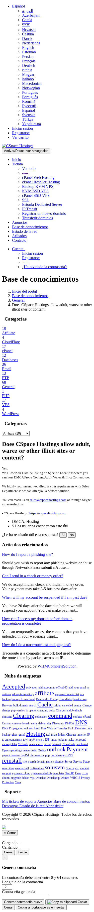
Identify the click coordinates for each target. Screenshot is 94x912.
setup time (8, 768)
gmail (22, 734)
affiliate (44, 693)
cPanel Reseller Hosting (41, 182)
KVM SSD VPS (35, 191)
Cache (45, 704)
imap (54, 734)
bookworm (79, 699)
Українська (31, 124)
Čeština (28, 34)
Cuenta (18, 249)
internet (81, 734)
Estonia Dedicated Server (42, 204)
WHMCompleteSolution (57, 666)
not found (82, 744)
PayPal (25, 755)
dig (49, 723)
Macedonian (32, 83)
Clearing (23, 715)
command (60, 715)
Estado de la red (24, 231)
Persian (28, 56)
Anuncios (19, 222)
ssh (77, 768)
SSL (25, 200)
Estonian (29, 52)
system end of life (41, 773)
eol (26, 728)
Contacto (19, 240)
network (56, 744)
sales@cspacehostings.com (48, 500)
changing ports (46, 710)
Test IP (69, 773)
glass (15, 734)
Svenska (28, 115)
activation (31, 687)
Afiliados (19, 236)
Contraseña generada (18, 892)
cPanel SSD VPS (36, 195)
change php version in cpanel (19, 710)
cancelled (67, 705)
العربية (27, 11)
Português (30, 92)
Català (27, 20)
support (6, 773)
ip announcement (12, 739)
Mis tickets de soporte (19, 801)
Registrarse (21, 133)
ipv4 (25, 739)
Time (78, 773)
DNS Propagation (12, 728)
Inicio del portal (24, 291)
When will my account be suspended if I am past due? (44, 597)
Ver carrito (20, 137)
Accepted (13, 686)
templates (58, 773)
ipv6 (32, 739)
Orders (42, 750)
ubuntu (6, 778)
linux (54, 739)
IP (88, 734)
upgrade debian (20, 778)
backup (6, 699)
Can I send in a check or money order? (32, 576)
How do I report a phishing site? (27, 554)
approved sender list (67, 694)
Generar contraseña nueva (23, 902)
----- (25, 173)
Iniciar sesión (22, 128)
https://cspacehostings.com (47, 513)
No (72, 535)
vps (32, 778)
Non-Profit (68, 744)
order (34, 750)
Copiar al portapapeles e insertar (41, 907)
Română (28, 101)
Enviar (22, 852)
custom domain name (24, 723)
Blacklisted (65, 699)
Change (86, 705)
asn (82, 694)
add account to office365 (52, 687)
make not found (77, 739)
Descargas (10, 806)
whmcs (65, 778)
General (18, 300)
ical (48, 734)
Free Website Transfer (54, 728)
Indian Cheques (67, 734)
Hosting (35, 733)
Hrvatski (29, 29)
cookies (77, 716)
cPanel (87, 716)
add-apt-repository (23, 694)
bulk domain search (24, 705)
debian (42, 723)
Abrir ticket (54, 806)
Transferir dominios (37, 218)
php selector (37, 755)
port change (57, 755)
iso (42, 739)
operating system (20, 750)
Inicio (16, 159)
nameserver (36, 744)
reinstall (12, 760)
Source (70, 768)
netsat (47, 744)
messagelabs (9, 744)
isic (38, 739)
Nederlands (31, 43)
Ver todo (29, 168)
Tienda (18, 164)
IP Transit (29, 209)
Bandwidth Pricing (47, 699)
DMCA (69, 723)
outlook (56, 749)
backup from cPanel (23, 699)
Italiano (28, 79)
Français (28, 61)
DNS (81, 722)
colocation (41, 716)
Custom (6, 723)
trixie (85, 773)
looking (62, 739)
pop (47, 755)
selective (58, 761)
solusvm (55, 767)
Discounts (58, 723)
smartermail (22, 768)
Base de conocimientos (30, 227)
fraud (37, 728)
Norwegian (31, 88)
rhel (25, 761)
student (84, 768)
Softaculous (37, 768)
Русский (29, 106)
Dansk (27, 38)
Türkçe (27, 119)
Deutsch (28, 65)
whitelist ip (53, 778)
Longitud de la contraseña (22, 882)
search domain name (40, 761)
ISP (47, 739)
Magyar (28, 74)
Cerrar (8, 852)
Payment (77, 749)
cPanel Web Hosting (38, 177)
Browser (7, 705)
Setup (86, 761)
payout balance (11, 755)
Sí (63, 535)
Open (5, 750)
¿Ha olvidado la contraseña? (44, 267)
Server (68, 761)
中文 (26, 24)
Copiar (82, 902)
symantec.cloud (21, 773)
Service (77, 761)
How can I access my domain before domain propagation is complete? (37, 621)
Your (18, 782)
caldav (57, 705)
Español (18, 6)
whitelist (41, 778)
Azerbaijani (31, 15)
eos (31, 728)
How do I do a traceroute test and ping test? (36, 645)
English (28, 47)
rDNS (69, 755)
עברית (27, 70)
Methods (23, 744)
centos (77, 705)
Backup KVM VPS (37, 186)
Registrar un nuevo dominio (44, 213)
